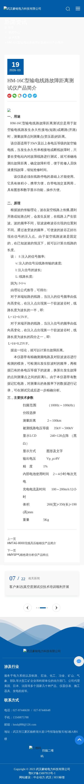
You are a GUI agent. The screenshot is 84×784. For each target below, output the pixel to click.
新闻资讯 (15, 22)
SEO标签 (59, 777)
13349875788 (21, 717)
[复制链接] (35, 95)
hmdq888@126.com (24, 724)
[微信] (14, 95)
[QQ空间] (30, 95)
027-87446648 (42, 710)
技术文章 (14, 37)
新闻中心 (14, 32)
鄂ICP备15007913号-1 (42, 773)
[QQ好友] (25, 95)
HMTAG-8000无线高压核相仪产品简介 (31, 543)
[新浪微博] (9, 95)
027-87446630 (21, 710)
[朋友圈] (20, 95)
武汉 (48, 777)
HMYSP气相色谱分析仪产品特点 (28, 554)
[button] (28, 608)
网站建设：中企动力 (32, 777)
